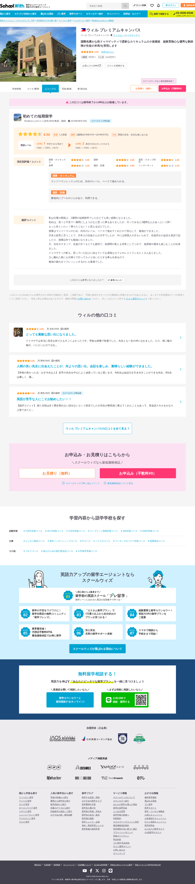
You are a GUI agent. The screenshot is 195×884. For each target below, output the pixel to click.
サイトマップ (119, 853)
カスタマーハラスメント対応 (126, 821)
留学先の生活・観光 (91, 814)
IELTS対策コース (55, 530)
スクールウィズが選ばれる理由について (97, 649)
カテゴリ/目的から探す (25, 13)
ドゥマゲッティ (132, 35)
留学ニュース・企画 (91, 821)
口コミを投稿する (115, 65)
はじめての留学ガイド (154, 828)
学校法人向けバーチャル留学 (121, 865)
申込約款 (117, 839)
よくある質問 (119, 811)
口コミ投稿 (141, 5)
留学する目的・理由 (91, 797)
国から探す (5, 13)
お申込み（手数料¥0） (172, 88)
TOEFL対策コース (76, 530)
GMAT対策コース (150, 530)
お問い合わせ (84, 298)
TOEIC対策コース (33, 530)
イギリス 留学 (25, 811)
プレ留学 (61, 13)
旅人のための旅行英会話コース (58, 551)
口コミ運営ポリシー (135, 298)
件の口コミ (107, 51)
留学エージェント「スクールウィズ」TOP (17, 20)
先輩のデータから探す (60, 807)
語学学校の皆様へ (121, 814)
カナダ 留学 (24, 804)
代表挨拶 (47, 865)
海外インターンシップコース (63, 540)
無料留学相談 (150, 797)
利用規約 (117, 818)
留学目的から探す (58, 804)
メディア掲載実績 (97, 758)
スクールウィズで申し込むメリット (83, 483)
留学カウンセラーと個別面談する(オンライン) (70, 699)
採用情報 (56, 865)
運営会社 (37, 865)
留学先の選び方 (89, 807)
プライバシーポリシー (123, 832)
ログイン (172, 5)
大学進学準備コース (87, 551)
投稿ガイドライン (121, 835)
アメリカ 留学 (25, 800)
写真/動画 (67, 88)
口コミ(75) (50, 88)
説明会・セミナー (132, 13)
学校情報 (16, 88)
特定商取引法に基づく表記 (125, 828)
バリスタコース (102, 540)
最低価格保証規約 (121, 825)
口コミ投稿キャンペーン (155, 821)
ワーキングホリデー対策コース (130, 540)
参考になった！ (117, 280)
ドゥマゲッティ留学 (81, 20)
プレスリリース (69, 865)
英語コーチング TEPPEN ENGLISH (148, 865)
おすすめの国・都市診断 (61, 814)
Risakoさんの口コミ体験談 (103, 20)
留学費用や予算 (89, 804)
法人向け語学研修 (100, 865)
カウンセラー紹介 (94, 13)
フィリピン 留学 (26, 797)
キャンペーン (113, 13)
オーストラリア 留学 (28, 807)
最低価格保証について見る (120, 483)
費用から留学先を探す (60, 800)
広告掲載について (84, 865)
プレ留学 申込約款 (121, 843)
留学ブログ (87, 793)
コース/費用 (33, 88)
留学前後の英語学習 (91, 828)
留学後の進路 (88, 818)
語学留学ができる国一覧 (47, 20)
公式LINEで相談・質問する (121, 699)
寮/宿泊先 (82, 88)
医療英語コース (157, 540)
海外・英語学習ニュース (93, 825)
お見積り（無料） (144, 88)
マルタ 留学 (24, 821)
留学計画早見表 (120, 807)
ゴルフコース (31, 551)
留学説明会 (149, 825)
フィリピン (118, 35)
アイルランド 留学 (27, 818)
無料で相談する (161, 13)
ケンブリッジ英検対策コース (104, 530)
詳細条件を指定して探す (61, 811)
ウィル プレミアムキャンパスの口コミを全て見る (96, 428)
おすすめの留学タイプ (92, 800)
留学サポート (75, 13)
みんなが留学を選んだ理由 (125, 804)
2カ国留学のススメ (153, 832)
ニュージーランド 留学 (29, 814)
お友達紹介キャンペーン (155, 818)
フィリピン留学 (65, 20)
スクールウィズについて (124, 797)
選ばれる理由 (47, 13)
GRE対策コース (130, 530)
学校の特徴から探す (59, 797)
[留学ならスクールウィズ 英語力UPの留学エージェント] (12, 6)
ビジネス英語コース (35, 540)
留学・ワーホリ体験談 (154, 811)
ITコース (86, 540)
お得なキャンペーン (153, 814)
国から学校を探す (28, 793)
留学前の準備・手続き (92, 811)
